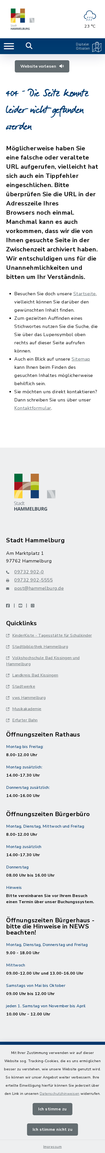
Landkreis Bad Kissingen (35, 675)
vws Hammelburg (29, 698)
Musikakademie (27, 709)
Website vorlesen (38, 66)
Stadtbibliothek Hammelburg (40, 646)
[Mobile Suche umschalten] (29, 46)
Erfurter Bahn (25, 720)
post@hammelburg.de (39, 588)
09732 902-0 (29, 572)
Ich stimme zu (52, 1109)
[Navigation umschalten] (9, 46)
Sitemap (81, 359)
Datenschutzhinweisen (60, 1093)
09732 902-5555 (33, 580)
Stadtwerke (23, 686)
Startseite (84, 294)
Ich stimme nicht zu (53, 1129)
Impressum (52, 1146)
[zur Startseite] (22, 19)
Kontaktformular (32, 408)
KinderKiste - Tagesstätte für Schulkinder (52, 635)
